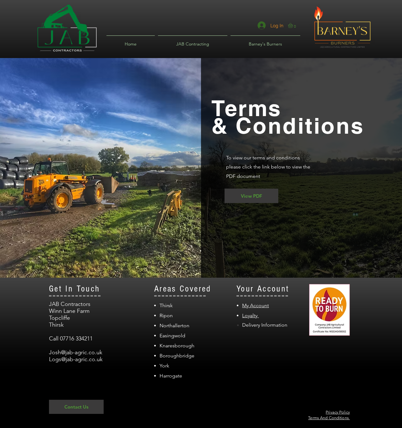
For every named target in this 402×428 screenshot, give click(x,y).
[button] (293, 25)
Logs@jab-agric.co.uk (76, 359)
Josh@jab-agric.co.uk (75, 352)
